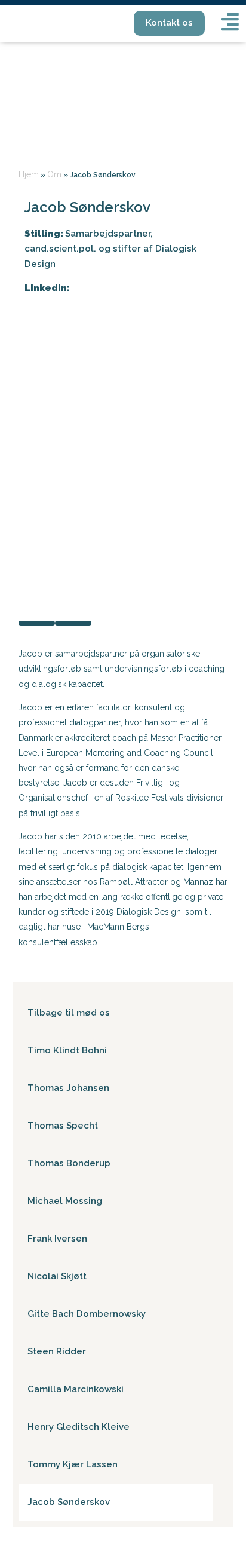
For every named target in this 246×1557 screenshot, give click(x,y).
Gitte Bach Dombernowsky (86, 1313)
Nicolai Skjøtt (57, 1276)
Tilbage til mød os (68, 1012)
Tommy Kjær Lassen (72, 1464)
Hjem (29, 174)
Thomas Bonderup (68, 1163)
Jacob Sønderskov (68, 1502)
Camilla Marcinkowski (75, 1389)
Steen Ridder (56, 1351)
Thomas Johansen (68, 1088)
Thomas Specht (62, 1125)
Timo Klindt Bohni (67, 1050)
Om (54, 174)
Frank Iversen (57, 1238)
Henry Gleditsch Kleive (78, 1426)
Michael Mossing (64, 1201)
